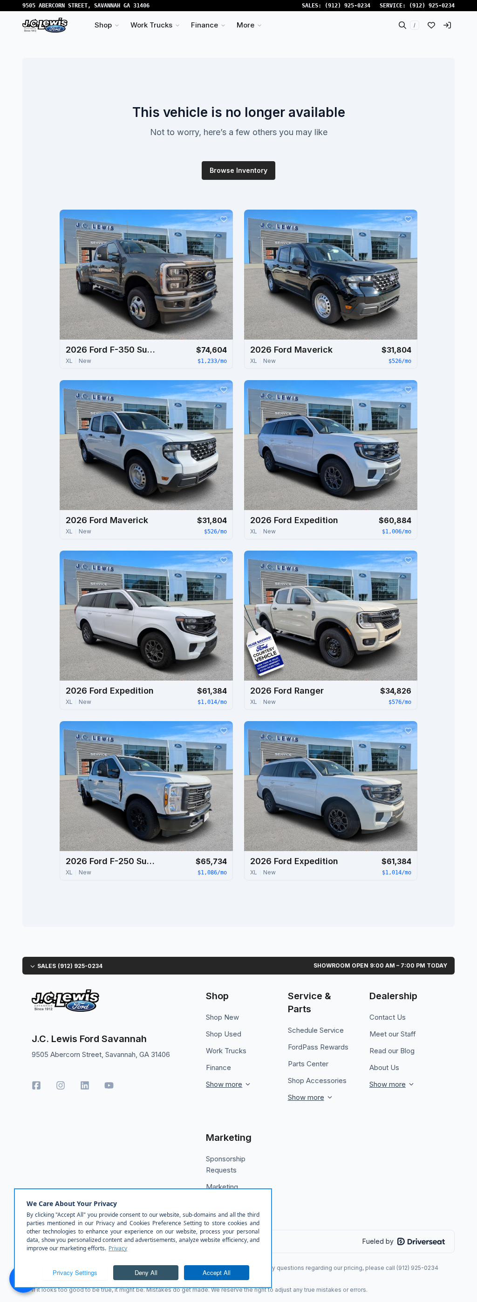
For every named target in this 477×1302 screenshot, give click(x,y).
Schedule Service (316, 1030)
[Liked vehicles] (431, 25)
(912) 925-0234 (347, 5)
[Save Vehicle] (223, 219)
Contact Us (387, 1017)
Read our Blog (392, 1050)
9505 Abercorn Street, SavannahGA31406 (86, 5)
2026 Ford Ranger (287, 690)
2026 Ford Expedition (294, 520)
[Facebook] (36, 1085)
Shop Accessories (317, 1080)
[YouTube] (109, 1085)
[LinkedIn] (84, 1085)
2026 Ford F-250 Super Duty (112, 861)
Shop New (222, 1017)
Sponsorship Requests (225, 1164)
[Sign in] (447, 25)
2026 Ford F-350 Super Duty (112, 349)
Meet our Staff (392, 1033)
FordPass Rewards (318, 1047)
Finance (218, 1067)
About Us (384, 1067)
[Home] (45, 25)
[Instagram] (60, 1085)
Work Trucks (226, 1050)
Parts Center (308, 1063)
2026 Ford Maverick (291, 349)
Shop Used (223, 1033)
